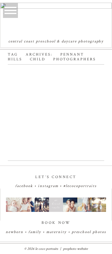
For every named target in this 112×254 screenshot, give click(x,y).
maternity (57, 232)
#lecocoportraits (79, 186)
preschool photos (89, 232)
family (35, 232)
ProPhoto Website (75, 249)
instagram (48, 186)
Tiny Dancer (43, 76)
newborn (14, 232)
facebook (24, 186)
